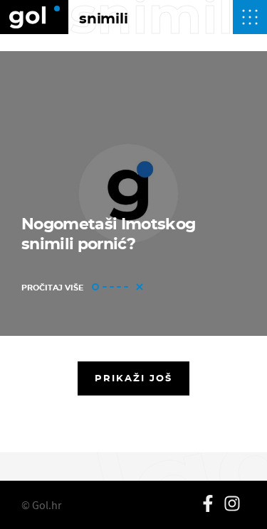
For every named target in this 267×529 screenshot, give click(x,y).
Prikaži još (134, 377)
